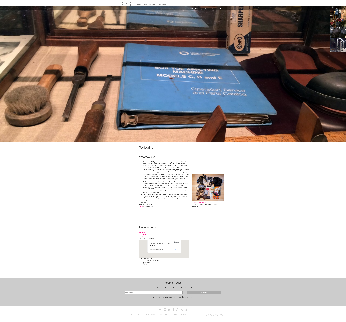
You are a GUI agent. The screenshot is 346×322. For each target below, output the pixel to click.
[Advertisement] (172, 215)
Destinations (149, 4)
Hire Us (183, 314)
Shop (217, 8)
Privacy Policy (150, 314)
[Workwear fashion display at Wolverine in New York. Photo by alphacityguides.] (338, 14)
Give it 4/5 (144, 202)
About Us (129, 314)
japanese (221, 1)
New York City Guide (195, 8)
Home (139, 4)
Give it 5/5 (145, 202)
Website (141, 237)
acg (128, 3)
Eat (212, 8)
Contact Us (138, 314)
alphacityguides (215, 314)
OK (175, 249)
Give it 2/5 (141, 202)
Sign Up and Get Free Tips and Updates (174, 287)
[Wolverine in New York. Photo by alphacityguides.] (338, 46)
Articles (162, 4)
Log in (141, 206)
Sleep (222, 8)
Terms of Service (164, 314)
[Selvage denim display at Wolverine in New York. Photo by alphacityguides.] (338, 30)
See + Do (206, 8)
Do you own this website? (156, 249)
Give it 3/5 (143, 202)
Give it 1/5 (140, 202)
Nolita (144, 234)
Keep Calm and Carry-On (199, 202)
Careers (175, 314)
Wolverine (142, 232)
